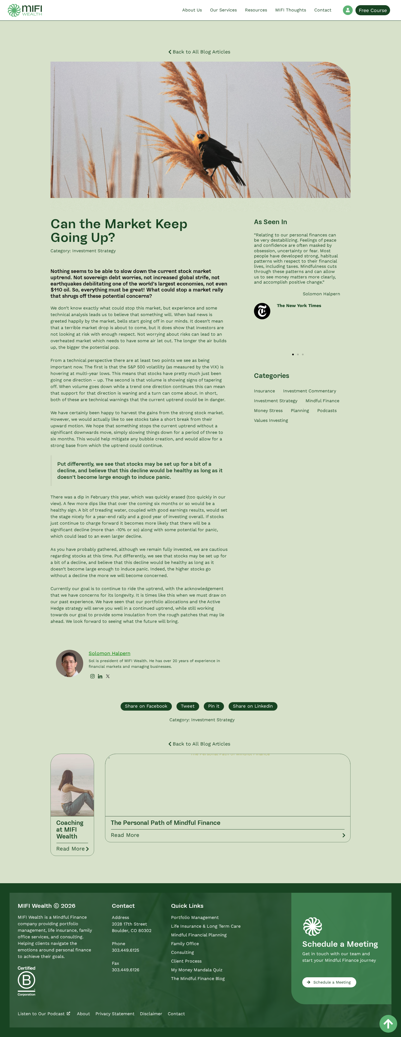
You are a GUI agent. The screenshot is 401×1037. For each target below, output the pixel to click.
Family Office (185, 943)
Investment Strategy (94, 250)
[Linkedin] (100, 677)
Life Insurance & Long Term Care (206, 926)
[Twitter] (107, 677)
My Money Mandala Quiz (197, 969)
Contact (322, 10)
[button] (293, 354)
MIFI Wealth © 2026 (47, 905)
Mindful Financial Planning (199, 934)
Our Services (223, 10)
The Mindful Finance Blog (198, 978)
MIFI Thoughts (290, 10)
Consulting (182, 952)
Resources (256, 10)
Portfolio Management (195, 917)
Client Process (186, 961)
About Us (192, 10)
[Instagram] (92, 677)
